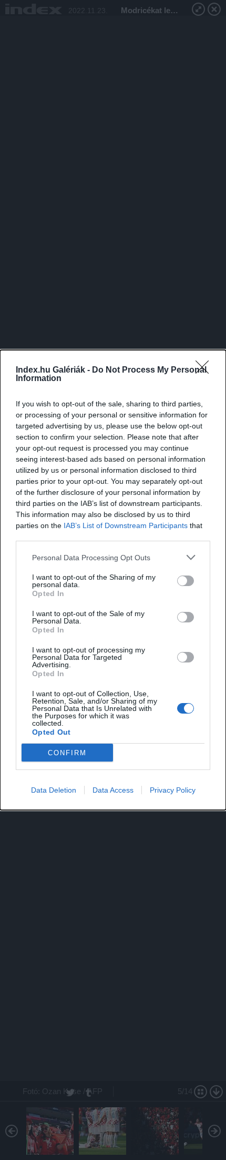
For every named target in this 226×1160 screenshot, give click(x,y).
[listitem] (113, 557)
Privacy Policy (173, 790)
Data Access (113, 790)
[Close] (205, 370)
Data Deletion (53, 790)
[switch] (185, 581)
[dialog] (113, 580)
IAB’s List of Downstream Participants (126, 525)
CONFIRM (67, 753)
